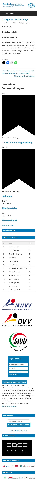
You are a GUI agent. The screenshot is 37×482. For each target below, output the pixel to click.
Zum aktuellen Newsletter (18, 431)
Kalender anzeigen (8, 225)
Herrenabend (9, 220)
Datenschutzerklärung (9, 406)
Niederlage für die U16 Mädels (24, 76)
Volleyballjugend (24, 23)
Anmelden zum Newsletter (18, 425)
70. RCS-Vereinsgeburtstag (17, 142)
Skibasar (7, 196)
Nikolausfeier (9, 208)
